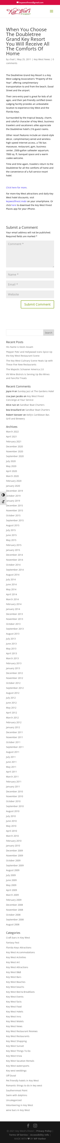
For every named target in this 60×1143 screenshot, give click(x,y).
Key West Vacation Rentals (20, 1060)
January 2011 (13, 786)
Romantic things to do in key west (24, 1085)
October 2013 (13, 623)
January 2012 (13, 727)
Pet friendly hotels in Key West (22, 1080)
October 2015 (13, 515)
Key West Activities (16, 957)
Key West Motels (15, 1021)
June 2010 (11, 820)
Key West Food (14, 1006)
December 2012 (14, 673)
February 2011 (13, 781)
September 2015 (15, 520)
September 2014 (15, 569)
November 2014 (14, 559)
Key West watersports (17, 1065)
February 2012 (13, 722)
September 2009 (15, 865)
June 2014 (11, 584)
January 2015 (13, 549)
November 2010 (14, 796)
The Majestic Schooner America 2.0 (25, 369)
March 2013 (12, 658)
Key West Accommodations (20, 952)
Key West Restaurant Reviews (22, 1031)
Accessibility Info (39, 1134)
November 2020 (14, 451)
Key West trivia (14, 1055)
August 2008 (12, 924)
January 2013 (13, 668)
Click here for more (16, 187)
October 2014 (13, 564)
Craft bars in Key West (18, 937)
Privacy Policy (44, 1130)
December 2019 (14, 490)
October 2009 (13, 860)
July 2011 (11, 756)
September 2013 (15, 628)
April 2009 (11, 890)
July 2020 (11, 461)
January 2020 (13, 485)
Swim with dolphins (16, 1095)
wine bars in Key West (18, 1110)
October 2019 (13, 495)
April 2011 (11, 771)
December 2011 (14, 732)
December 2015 (14, 505)
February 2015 (13, 545)
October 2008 (13, 914)
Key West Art (13, 962)
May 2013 (11, 648)
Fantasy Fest (12, 942)
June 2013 (11, 643)
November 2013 (14, 618)
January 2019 (13, 500)
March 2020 (12, 476)
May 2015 (11, 540)
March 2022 (12, 431)
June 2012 (11, 702)
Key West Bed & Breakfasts (20, 991)
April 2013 (11, 653)
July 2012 (11, 697)
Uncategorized (14, 1100)
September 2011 (15, 747)
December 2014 (14, 554)
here (13, 205)
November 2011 (14, 737)
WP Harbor (40, 1138)
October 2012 (13, 682)
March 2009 (12, 894)
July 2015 (11, 530)
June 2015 (11, 535)
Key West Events (15, 996)
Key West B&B (13, 972)
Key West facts (14, 1001)
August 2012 (12, 692)
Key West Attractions (17, 967)
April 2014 (11, 594)
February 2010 (13, 840)
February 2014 (13, 604)
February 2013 (13, 663)
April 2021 (11, 436)
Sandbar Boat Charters (32, 404)
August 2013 (12, 633)
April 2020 (11, 471)
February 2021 (13, 441)
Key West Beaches (15, 981)
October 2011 (13, 742)
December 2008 (14, 904)
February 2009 (13, 899)
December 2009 (14, 850)
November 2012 (14, 678)
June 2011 (11, 761)
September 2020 (15, 456)
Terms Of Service (18, 1134)
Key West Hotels (14, 1011)
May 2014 (11, 589)
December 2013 (14, 614)
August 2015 (12, 525)
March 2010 (12, 835)
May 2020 (11, 466)
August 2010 (12, 811)
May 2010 (11, 825)
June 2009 (11, 880)
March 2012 (12, 717)
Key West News (42, 59)
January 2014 (13, 609)
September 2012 (15, 687)
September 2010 (15, 806)
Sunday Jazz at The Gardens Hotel (36, 391)
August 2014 (12, 574)
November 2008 (14, 909)
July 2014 (11, 579)
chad (12, 59)
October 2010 (13, 801)
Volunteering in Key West (19, 1105)
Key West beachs (15, 986)
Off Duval (11, 1075)
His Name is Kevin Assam (19, 346)
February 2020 (13, 480)
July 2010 (11, 816)
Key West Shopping (16, 1041)
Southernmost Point (16, 1090)
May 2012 (11, 707)
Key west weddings (16, 1070)
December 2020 (14, 446)
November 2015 (14, 510)
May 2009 (11, 885)
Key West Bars (13, 976)
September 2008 (15, 919)
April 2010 (11, 830)
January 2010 (13, 845)
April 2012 (11, 712)
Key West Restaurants (17, 1036)
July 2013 (11, 638)
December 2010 (14, 791)
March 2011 (12, 776)
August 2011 (12, 751)
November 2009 (14, 855)
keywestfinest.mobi (16, 201)
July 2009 (11, 875)
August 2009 (12, 870)
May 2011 (11, 766)
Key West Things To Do (18, 1050)
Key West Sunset (15, 1045)
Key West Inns (13, 1016)
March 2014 (12, 599)
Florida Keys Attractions (18, 947)
